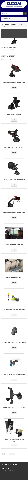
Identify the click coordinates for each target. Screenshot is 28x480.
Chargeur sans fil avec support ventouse (14, 374)
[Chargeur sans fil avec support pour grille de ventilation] (14, 331)
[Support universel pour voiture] (14, 103)
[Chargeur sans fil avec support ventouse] (14, 363)
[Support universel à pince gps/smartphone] (14, 168)
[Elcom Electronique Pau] (14, 4)
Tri (1, 50)
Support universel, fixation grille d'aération (14, 309)
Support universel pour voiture (14, 114)
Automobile (13, 24)
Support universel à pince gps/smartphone (14, 179)
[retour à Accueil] (2, 24)
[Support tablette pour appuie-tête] (14, 233)
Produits (7, 24)
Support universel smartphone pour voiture (14, 82)
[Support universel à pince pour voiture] (14, 136)
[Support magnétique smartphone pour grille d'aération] (14, 428)
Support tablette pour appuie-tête (14, 244)
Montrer (3, 52)
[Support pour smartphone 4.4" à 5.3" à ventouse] (14, 396)
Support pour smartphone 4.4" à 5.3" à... (14, 407)
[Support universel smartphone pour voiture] (14, 71)
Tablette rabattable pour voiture (14, 277)
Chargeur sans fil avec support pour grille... (14, 342)
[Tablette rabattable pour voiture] (14, 266)
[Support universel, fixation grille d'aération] (14, 298)
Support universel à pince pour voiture (14, 147)
